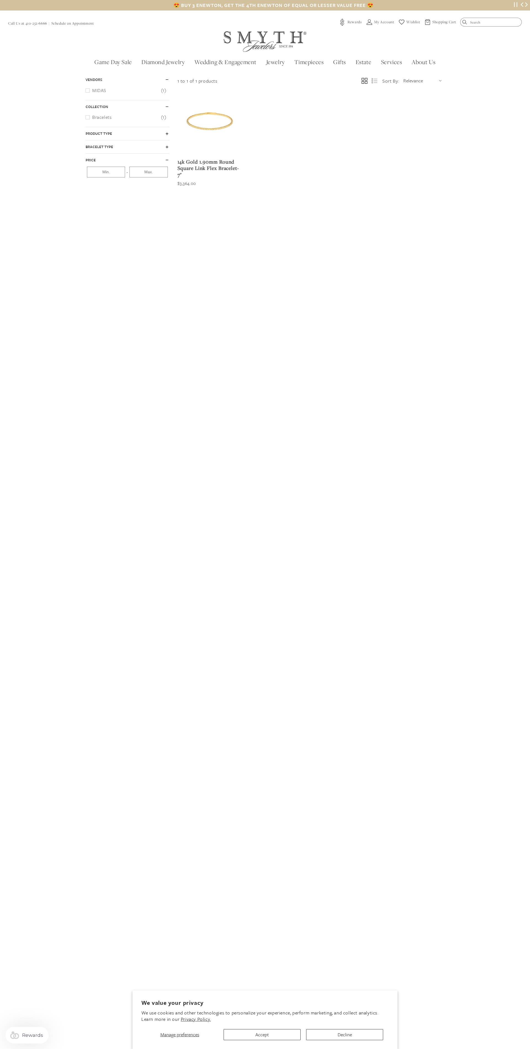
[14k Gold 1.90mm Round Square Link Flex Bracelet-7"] (209, 122)
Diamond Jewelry (163, 62)
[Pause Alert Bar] (515, 5)
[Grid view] (364, 81)
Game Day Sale (113, 62)
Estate (364, 62)
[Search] (465, 23)
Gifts (339, 62)
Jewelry (275, 62)
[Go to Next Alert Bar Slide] (526, 5)
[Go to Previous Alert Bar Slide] (522, 5)
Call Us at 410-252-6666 (27, 23)
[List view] (374, 81)
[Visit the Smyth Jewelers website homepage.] (265, 41)
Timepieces (309, 62)
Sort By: (390, 80)
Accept (262, 1034)
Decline (345, 1034)
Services (391, 62)
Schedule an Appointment (72, 23)
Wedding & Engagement (225, 62)
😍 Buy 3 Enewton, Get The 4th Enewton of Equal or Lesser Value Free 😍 (273, 5)
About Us (424, 62)
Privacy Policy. (196, 1019)
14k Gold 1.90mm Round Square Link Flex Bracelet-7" (208, 168)
